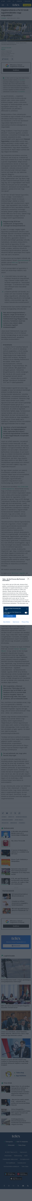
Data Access (16, 622)
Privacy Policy (25, 622)
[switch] (26, 612)
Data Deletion (6, 622)
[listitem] (15, 609)
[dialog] (16, 600)
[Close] (28, 579)
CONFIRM (10, 616)
